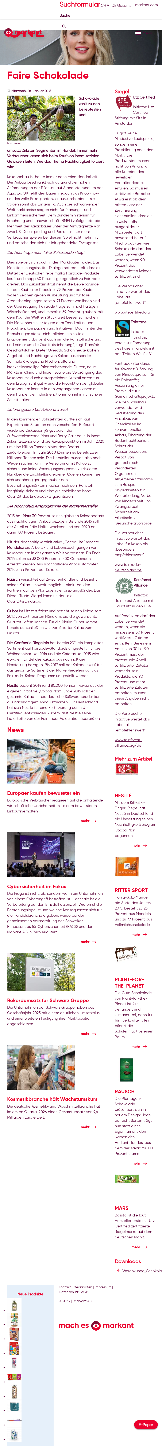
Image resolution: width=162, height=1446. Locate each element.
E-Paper (146, 1424)
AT (109, 5)
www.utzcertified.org (132, 312)
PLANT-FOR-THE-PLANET (129, 982)
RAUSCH (125, 1091)
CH (103, 5)
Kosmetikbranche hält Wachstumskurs (52, 1099)
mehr (85, 820)
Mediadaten (82, 1287)
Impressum (103, 1287)
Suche (66, 15)
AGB (84, 1292)
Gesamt (124, 5)
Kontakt (65, 1287)
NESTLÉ (123, 795)
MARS (121, 1208)
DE (114, 5)
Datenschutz (69, 1292)
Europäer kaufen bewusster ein (43, 793)
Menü (138, 33)
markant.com (146, 5)
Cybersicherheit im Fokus (36, 886)
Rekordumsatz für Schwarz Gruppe (48, 1000)
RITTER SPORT (131, 890)
